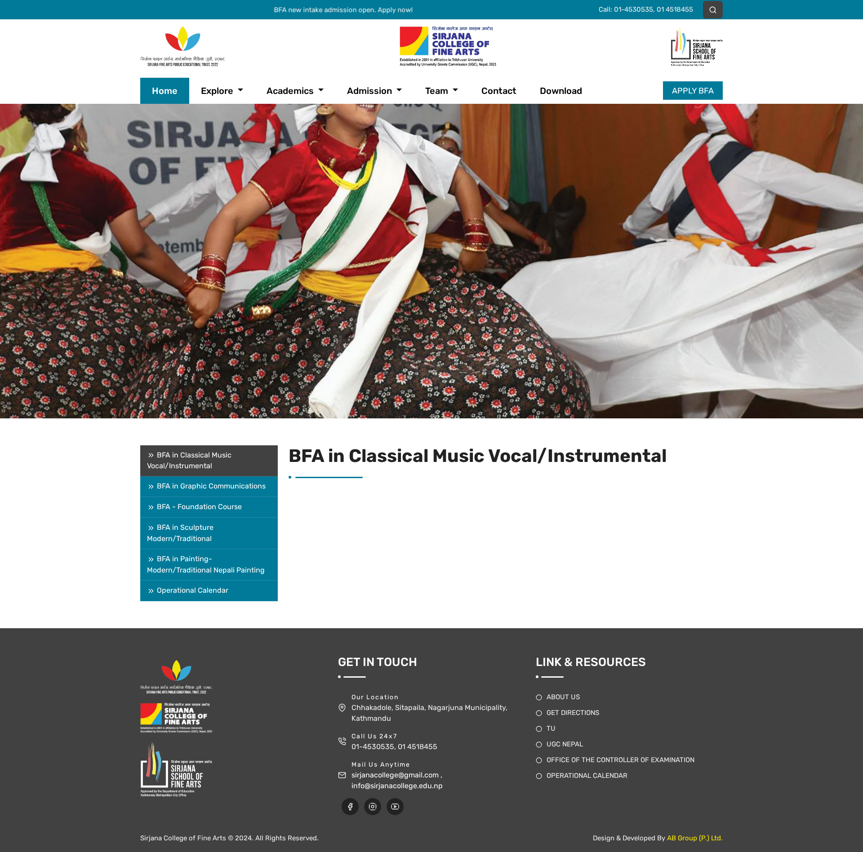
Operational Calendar (191, 590)
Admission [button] (370, 90)
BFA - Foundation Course (198, 506)
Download (561, 90)
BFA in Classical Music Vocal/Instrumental (189, 460)
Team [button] (437, 90)
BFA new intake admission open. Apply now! (414, 10)
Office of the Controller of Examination (619, 760)
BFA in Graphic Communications (210, 486)
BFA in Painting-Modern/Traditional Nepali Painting (206, 564)
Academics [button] (291, 90)
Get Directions (572, 713)
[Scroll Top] (799, 813)
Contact (498, 90)
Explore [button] (218, 90)
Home (165, 90)
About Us (562, 697)
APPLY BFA (693, 91)
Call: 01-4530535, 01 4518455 (646, 9)
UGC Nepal (564, 744)
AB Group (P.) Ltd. (695, 838)
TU (550, 728)
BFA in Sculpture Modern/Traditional (180, 533)
